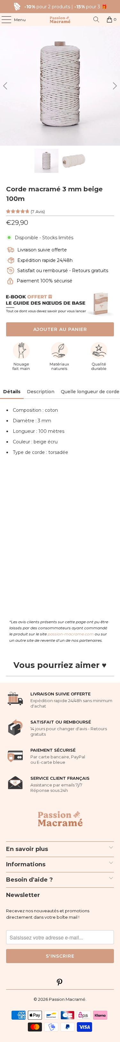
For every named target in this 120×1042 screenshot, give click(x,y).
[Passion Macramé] (60, 19)
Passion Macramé (67, 999)
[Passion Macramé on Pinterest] (60, 983)
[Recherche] (96, 19)
